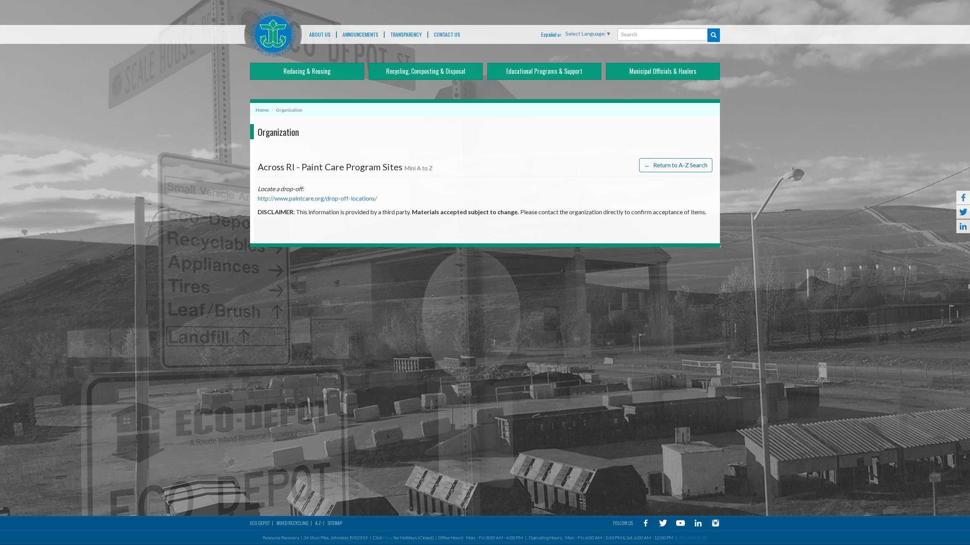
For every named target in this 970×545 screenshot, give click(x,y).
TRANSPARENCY (406, 34)
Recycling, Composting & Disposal (425, 71)
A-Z (318, 523)
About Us (319, 34)
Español (548, 34)
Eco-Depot (260, 523)
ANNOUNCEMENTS (360, 34)
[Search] (713, 35)
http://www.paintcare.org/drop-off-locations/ (317, 198)
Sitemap (335, 523)
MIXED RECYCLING (292, 523)
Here (388, 537)
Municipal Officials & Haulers (662, 71)
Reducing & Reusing (306, 71)
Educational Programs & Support (544, 71)
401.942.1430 (693, 537)
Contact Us (447, 34)
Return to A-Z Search (675, 164)
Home (262, 110)
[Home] (273, 34)
